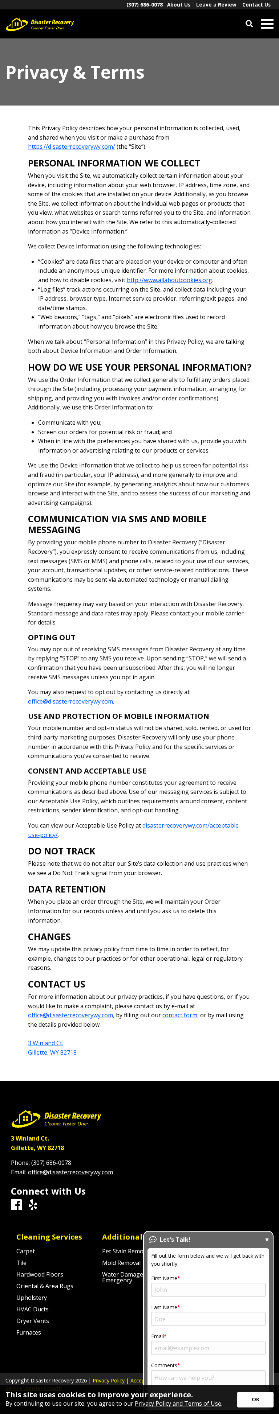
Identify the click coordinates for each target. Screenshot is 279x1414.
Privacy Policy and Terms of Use (178, 1403)
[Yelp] (33, 1205)
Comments (164, 1365)
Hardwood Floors (39, 1274)
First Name (164, 1278)
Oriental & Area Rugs (44, 1286)
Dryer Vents (32, 1321)
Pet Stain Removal (126, 1251)
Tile (21, 1263)
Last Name (164, 1307)
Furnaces (28, 1332)
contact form (179, 1015)
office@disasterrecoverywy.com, (71, 1015)
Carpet (25, 1251)
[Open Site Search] (249, 24)
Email (157, 1336)
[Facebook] (16, 1205)
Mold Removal (121, 1263)
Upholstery (31, 1297)
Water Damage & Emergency (125, 1277)
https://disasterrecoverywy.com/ (71, 147)
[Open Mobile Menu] (267, 24)
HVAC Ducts (32, 1309)
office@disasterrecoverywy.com (70, 701)
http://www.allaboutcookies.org (169, 280)
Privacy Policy (109, 1380)
